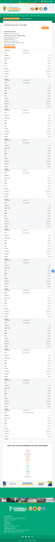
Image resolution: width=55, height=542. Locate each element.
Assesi (22, 540)
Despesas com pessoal (12, 22)
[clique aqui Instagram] (32, 537)
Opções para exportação (10, 47)
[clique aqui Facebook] (26, 537)
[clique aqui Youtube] (29, 537)
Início (5, 22)
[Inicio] (4, 15)
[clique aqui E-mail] (23, 537)
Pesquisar (46, 27)
